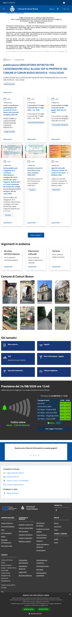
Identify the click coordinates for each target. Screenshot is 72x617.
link (47, 605)
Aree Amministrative (7, 526)
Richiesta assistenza (25, 575)
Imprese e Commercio (25, 535)
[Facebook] (57, 9)
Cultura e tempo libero (26, 528)
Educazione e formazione (40, 524)
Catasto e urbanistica (25, 538)
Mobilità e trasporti (25, 541)
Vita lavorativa (23, 531)
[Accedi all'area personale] (64, 2)
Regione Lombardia (9, 2)
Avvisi (9, 60)
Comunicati (57, 526)
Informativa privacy (42, 566)
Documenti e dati (6, 546)
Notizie (56, 523)
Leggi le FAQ (23, 572)
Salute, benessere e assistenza (42, 545)
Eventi (56, 542)
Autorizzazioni (40, 550)
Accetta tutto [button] (28, 609)
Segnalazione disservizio (23, 567)
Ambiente (39, 541)
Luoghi (56, 539)
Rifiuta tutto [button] (43, 609)
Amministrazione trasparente (41, 561)
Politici (3, 536)
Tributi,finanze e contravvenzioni (41, 536)
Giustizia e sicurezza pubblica (42, 530)
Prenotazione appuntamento (23, 561)
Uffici (2, 530)
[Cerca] (68, 9)
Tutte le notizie (35, 235)
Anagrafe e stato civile (26, 524)
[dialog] (36, 604)
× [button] (70, 594)
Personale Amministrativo (6, 541)
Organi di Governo (7, 523)
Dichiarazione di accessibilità (41, 574)
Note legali (39, 569)
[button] (36, 614)
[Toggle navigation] (4, 9)
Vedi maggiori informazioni (54, 429)
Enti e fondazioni (6, 533)
